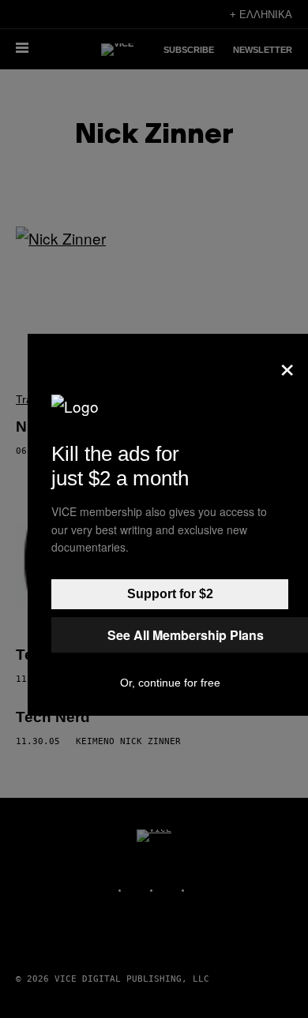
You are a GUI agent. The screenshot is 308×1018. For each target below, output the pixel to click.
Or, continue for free (170, 682)
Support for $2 (170, 594)
